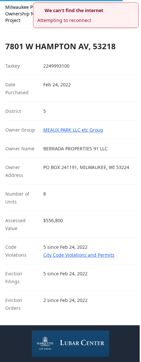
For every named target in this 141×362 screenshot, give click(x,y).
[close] (134, 6)
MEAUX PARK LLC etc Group (73, 130)
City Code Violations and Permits (78, 255)
